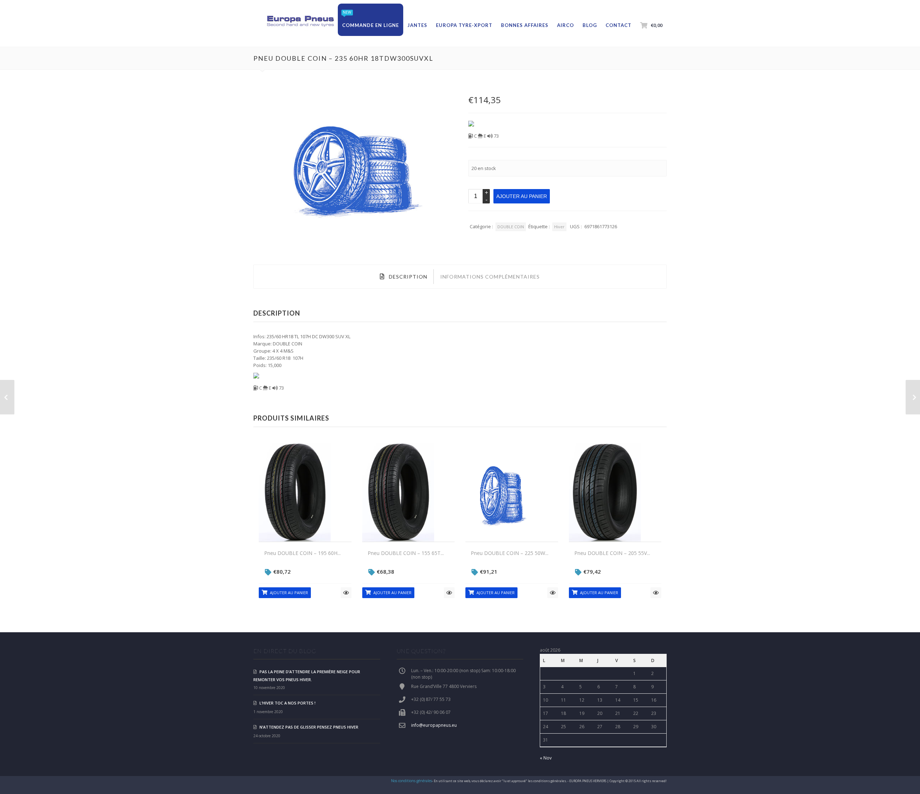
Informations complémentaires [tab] (490, 277)
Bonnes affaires (524, 25)
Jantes (417, 25)
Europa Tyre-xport (464, 25)
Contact (618, 25)
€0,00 (656, 25)
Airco (565, 25)
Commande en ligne (370, 25)
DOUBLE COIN (510, 226)
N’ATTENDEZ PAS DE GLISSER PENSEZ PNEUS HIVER (308, 727)
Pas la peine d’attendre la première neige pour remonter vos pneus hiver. (306, 675)
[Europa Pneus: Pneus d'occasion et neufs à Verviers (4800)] (300, 21)
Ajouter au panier (521, 196)
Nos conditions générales (411, 780)
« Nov (546, 758)
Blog (590, 25)
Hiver (559, 226)
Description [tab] (407, 277)
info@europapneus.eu (434, 725)
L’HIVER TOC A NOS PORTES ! (287, 703)
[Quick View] (346, 592)
